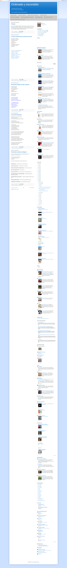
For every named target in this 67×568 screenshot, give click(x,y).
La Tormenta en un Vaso (41, 551)
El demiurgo (39, 278)
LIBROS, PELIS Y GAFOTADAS (33, 15)
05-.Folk (39, 488)
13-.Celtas (39, 497)
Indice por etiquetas (22, 15)
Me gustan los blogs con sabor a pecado (20, 84)
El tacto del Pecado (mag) (41, 430)
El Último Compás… (44, 437)
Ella (42, 131)
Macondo (39, 512)
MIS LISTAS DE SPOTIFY (48, 17)
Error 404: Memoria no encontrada (42, 522)
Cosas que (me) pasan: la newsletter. (46, 93)
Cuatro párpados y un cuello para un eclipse (43, 459)
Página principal (13, 15)
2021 (39, 170)
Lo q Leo (43, 23)
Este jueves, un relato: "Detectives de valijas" (47, 279)
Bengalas (43, 155)
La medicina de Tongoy (41, 527)
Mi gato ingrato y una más (45, 304)
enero (40, 203)
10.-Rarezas (39, 494)
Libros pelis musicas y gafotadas (18, 80)
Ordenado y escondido (25, 4)
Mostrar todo (54, 455)
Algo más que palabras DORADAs (42, 424)
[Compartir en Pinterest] (22, 31)
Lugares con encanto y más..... (42, 258)
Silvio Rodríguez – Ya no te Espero (16, 54)
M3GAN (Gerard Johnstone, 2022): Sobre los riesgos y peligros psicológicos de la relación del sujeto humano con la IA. (47, 272)
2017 (39, 175)
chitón (39, 303)
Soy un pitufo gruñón (40, 322)
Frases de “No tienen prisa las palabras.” (47, 113)
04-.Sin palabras (40, 487)
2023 (39, 167)
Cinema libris (40, 547)
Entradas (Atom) (17, 189)
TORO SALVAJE (40, 366)
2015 (39, 178)
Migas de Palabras (40, 154)
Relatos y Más (40, 252)
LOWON (39, 389)
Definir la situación (44, 470)
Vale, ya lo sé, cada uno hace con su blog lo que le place (45, 326)
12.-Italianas (39, 496)
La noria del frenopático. (16, 114)
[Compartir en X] (21, 79)
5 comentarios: (16, 31)
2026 (39, 163)
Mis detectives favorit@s (41, 549)
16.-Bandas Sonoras (40, 498)
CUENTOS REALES (43, 15)
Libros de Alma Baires (41, 124)
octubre (40, 184)
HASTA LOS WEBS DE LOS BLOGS (27, 17)
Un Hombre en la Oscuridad (42, 230)
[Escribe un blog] (20, 31)
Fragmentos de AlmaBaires (42, 449)
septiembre (40, 192)
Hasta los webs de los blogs (41, 32)
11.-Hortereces (40, 495)
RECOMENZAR (40, 378)
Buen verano (43, 246)
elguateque (39, 533)
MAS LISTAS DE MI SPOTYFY (41, 500)
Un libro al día (40, 211)
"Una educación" (44, 125)
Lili (38, 539)
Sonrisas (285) (40, 513)
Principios (13, 24)
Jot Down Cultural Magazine (42, 458)
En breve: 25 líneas (40, 55)
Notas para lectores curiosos (42, 475)
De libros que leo (40, 217)
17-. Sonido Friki (40, 499)
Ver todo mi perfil (44, 24)
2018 (39, 174)
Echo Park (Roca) (44, 218)
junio (39, 196)
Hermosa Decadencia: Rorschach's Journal (44, 98)
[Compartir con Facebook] (21, 31)
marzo (40, 200)
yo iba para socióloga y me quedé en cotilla (44, 73)
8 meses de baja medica (41, 516)
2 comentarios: (16, 79)
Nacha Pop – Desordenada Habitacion (16, 50)
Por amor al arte (40, 409)
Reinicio (43, 49)
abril (39, 199)
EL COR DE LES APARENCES (41, 469)
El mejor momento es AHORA (42, 515)
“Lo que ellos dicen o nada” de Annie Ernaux (43, 528)
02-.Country (39, 485)
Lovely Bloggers (40, 443)
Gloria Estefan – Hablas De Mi (15, 56)
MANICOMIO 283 (40, 367)
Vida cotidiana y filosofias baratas (18, 32)
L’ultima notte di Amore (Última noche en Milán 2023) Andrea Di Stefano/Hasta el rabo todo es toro (48, 143)
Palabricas (17, 93)
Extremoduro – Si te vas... (14, 55)
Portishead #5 (44, 149)
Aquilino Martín (40, 35)
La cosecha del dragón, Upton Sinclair (43, 209)
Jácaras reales (40, 518)
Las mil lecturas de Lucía (41, 536)
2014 (39, 179)
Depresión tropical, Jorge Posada (42, 552)
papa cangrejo (40, 521)
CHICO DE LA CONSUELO (31, 12)
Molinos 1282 (40, 92)
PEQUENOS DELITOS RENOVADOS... (43, 507)
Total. (38, 519)
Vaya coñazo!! (40, 339)
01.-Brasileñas (40, 484)
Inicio (23, 187)
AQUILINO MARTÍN (38, 17)
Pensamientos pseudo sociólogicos (19, 152)
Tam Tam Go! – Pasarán (14, 52)
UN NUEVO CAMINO (44, 476)
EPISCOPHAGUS (40, 530)
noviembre (40, 183)
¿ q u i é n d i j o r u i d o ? (41, 415)
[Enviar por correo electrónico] (19, 31)
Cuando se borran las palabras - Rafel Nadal (47, 259)
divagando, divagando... (41, 67)
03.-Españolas (40, 486)
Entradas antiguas (32, 187)
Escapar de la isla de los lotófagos (46, 80)
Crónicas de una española (41, 524)
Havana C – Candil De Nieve (15, 57)
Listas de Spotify (24, 80)
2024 (39, 166)
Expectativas (43, 285)
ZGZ (42, 358)
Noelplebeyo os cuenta (41, 385)
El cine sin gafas (40, 141)
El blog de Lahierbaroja (41, 208)
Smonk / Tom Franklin (41, 243)
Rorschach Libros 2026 (45, 99)
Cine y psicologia (40, 270)
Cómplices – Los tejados (14, 53)
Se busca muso (40, 297)
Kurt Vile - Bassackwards (45, 416)
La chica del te (40, 284)
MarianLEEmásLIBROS (41, 236)
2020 (39, 171)
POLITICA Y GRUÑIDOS (15, 17)
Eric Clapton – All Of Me (14, 58)
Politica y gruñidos (40, 33)
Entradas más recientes (14, 187)
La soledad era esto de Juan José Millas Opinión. (44, 330)
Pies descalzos (40, 148)
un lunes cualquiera (44, 310)
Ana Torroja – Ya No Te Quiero (15, 51)
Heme (42, 431)
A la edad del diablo (41, 86)
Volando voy (43, 346)
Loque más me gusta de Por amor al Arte (43, 318)
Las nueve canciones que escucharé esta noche (21, 36)
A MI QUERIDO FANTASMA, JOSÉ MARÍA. (43, 525)
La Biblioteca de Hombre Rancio (42, 545)
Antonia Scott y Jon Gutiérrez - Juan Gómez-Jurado (44, 550)
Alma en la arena (40, 130)
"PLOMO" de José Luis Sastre (45, 237)
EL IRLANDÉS (39, 548)
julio (39, 195)
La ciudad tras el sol (41, 504)
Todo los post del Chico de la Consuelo (18, 19)
